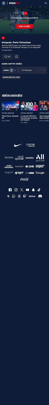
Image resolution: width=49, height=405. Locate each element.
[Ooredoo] (29, 157)
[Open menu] (46, 3)
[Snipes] (40, 166)
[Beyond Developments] (9, 157)
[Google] (40, 173)
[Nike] (18, 145)
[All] (40, 157)
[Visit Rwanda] (9, 166)
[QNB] (29, 166)
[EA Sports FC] (19, 173)
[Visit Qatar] (19, 157)
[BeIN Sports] (29, 173)
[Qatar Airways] (30, 145)
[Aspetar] (9, 173)
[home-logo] (3, 3)
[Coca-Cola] (24, 179)
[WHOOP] (19, 166)
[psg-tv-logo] (13, 3)
